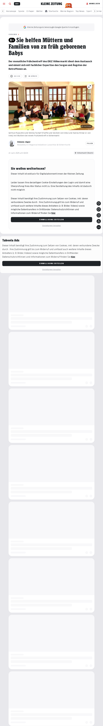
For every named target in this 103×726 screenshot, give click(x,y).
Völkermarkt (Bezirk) (85, 153)
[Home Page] (51, 3)
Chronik (13, 34)
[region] (51, 11)
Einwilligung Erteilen (51, 219)
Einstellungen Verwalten (51, 225)
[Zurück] (3, 11)
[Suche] (10, 4)
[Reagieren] (99, 203)
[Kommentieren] (99, 209)
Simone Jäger (23, 142)
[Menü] (4, 4)
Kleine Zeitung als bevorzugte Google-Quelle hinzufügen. (53, 27)
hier (53, 213)
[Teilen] (99, 221)
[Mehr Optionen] (99, 227)
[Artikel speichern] (99, 215)
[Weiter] (95, 11)
